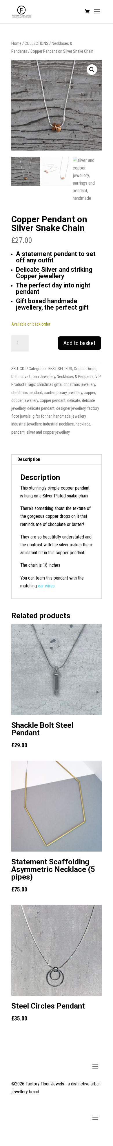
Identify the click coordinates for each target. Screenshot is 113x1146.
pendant (18, 432)
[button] (92, 69)
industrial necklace (58, 424)
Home (16, 43)
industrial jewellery (26, 424)
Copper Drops (85, 368)
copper (89, 392)
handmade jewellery (69, 416)
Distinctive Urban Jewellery (33, 376)
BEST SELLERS (60, 368)
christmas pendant (26, 392)
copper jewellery (24, 400)
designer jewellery (70, 408)
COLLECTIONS (36, 43)
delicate (73, 400)
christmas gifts (49, 384)
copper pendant (52, 400)
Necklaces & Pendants (75, 376)
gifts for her (42, 416)
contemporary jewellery (63, 392)
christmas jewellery (79, 384)
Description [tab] (28, 459)
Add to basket (79, 343)
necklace (83, 424)
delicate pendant (40, 408)
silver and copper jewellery (48, 432)
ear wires (47, 586)
